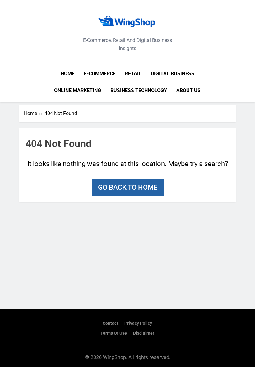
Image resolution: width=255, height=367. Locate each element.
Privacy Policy (138, 323)
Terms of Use (113, 333)
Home (68, 74)
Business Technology (138, 90)
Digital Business (172, 74)
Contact (110, 323)
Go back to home (127, 187)
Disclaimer (143, 333)
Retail (133, 74)
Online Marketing (77, 90)
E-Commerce (100, 74)
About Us (188, 90)
